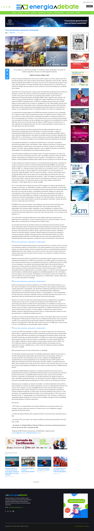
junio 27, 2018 (20, 32)
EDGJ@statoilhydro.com (33, 433)
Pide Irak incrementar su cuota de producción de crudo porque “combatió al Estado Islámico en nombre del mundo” (12, 471)
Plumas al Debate (70, 12)
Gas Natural (20, 12)
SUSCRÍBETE (89, 6)
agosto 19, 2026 (25, 473)
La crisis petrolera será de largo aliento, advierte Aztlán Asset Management (59, 469)
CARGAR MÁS (36, 482)
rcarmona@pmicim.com (18, 433)
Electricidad (33, 12)
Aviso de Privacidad (79, 526)
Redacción (12, 32)
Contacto (87, 526)
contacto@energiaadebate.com (15, 507)
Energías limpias (41, 12)
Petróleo (14, 12)
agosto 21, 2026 (9, 476)
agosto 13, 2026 (41, 471)
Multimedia (77, 12)
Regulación (49, 12)
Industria (27, 12)
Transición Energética (59, 12)
